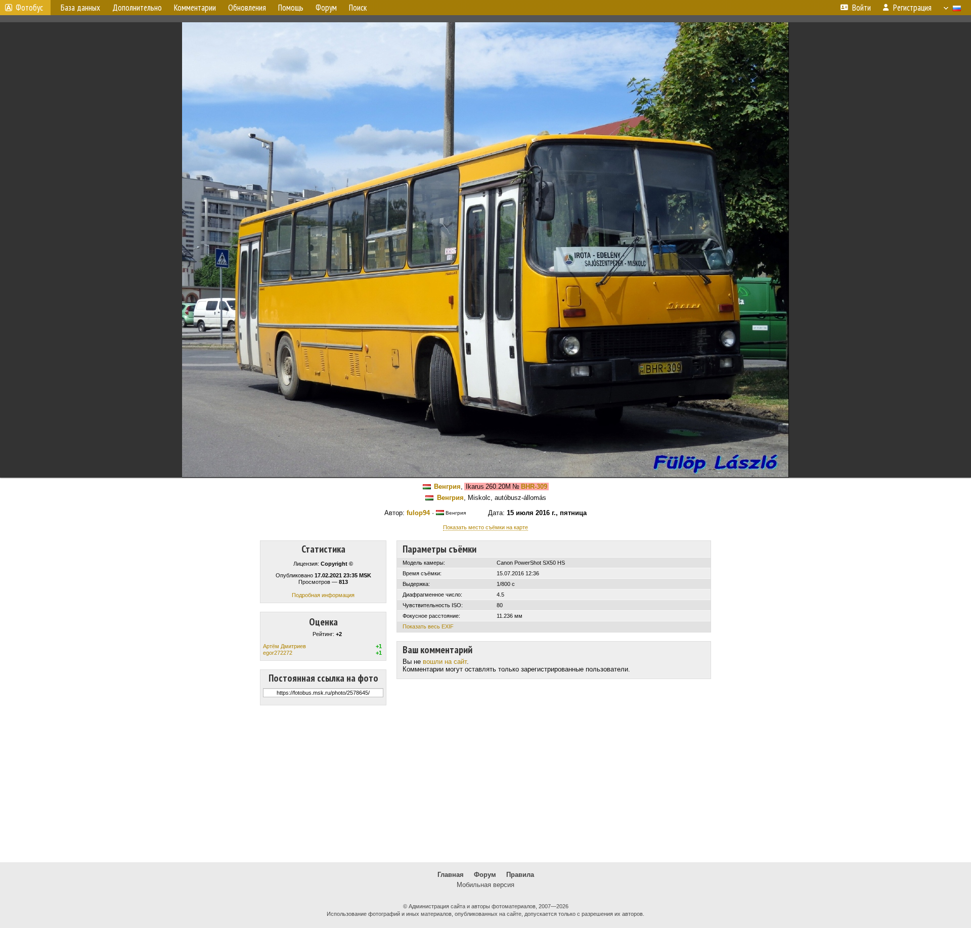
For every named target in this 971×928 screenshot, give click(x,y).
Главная (450, 874)
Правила (520, 874)
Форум (485, 874)
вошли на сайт (445, 661)
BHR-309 (534, 486)
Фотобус (29, 7)
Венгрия (447, 486)
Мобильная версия (485, 885)
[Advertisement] (485, 784)
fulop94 (418, 513)
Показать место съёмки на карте (485, 527)
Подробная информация (323, 595)
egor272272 (277, 653)
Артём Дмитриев (284, 646)
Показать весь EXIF (428, 626)
